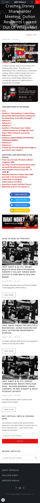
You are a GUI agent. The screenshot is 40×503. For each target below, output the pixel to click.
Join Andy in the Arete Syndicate (14, 177)
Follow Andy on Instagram (12, 179)
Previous (29, 35)
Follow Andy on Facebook (12, 182)
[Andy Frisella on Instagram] (23, 488)
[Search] (33, 2)
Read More (9, 295)
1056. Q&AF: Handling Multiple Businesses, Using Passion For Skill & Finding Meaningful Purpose (20, 329)
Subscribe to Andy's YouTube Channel (16, 184)
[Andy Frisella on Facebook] (16, 488)
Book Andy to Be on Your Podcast (14, 187)
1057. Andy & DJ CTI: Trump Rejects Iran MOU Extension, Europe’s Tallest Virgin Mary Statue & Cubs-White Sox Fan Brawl (19, 272)
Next (35, 35)
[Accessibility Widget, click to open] (3, 500)
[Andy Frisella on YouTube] (19, 488)
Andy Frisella (20, 2)
